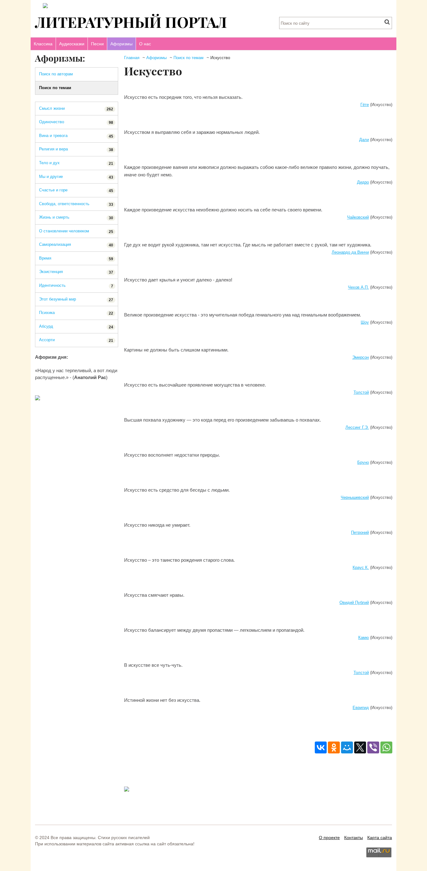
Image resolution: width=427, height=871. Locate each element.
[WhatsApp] (386, 747)
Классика (43, 43)
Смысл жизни (76, 108)
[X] (360, 747)
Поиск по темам (188, 57)
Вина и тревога (76, 136)
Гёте (364, 104)
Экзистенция (76, 272)
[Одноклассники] (334, 747)
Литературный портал (131, 22)
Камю (363, 637)
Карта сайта (379, 837)
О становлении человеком (76, 231)
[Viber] (373, 747)
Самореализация (76, 244)
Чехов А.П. (358, 287)
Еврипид (361, 707)
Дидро (363, 182)
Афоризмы (121, 43)
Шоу (365, 322)
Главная (131, 57)
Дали (364, 139)
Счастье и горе (76, 190)
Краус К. (361, 567)
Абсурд (76, 326)
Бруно (363, 462)
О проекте (329, 837)
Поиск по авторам (56, 74)
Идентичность (76, 285)
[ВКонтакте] (321, 747)
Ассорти (76, 340)
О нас (145, 43)
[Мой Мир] (347, 747)
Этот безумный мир (76, 299)
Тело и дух (76, 163)
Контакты (353, 837)
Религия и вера (76, 149)
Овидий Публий (354, 602)
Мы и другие (76, 177)
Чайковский (358, 217)
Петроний (360, 532)
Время (76, 258)
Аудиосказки (71, 43)
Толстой (361, 392)
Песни (97, 43)
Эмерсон (360, 357)
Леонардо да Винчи (350, 252)
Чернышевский (355, 497)
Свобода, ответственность (76, 204)
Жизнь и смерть (76, 217)
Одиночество (76, 122)
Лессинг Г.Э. (357, 427)
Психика (76, 313)
